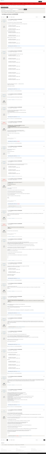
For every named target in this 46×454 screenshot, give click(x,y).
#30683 (44, 283)
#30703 (44, 389)
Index (2, 7)
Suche (7, 7)
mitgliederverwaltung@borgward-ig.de (36, 451)
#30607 (44, 19)
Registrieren (13, 99)
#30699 (44, 376)
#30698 (44, 349)
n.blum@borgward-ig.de (4, 451)
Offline (4, 217)
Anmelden (25, 9)
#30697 (44, 331)
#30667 (44, 210)
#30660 (44, 146)
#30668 (44, 223)
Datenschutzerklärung (25, 453)
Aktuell (4, 7)
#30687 (44, 296)
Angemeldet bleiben (21, 9)
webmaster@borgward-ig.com (20, 451)
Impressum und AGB (21, 453)
